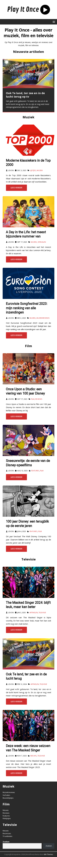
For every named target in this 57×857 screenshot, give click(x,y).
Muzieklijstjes (8, 798)
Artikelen (33, 612)
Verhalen (42, 242)
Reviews (38, 399)
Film (28, 346)
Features (35, 470)
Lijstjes (33, 170)
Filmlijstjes (7, 818)
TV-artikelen (7, 836)
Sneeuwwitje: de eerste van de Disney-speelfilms (28, 463)
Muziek (28, 117)
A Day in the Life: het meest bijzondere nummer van (26, 234)
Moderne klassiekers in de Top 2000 (28, 163)
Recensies (7, 833)
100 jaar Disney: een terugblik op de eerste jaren (27, 523)
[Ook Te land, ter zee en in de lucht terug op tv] (28, 73)
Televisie (28, 559)
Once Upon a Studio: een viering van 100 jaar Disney (25, 391)
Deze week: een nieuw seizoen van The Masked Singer (28, 748)
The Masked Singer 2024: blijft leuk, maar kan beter (28, 605)
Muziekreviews (43, 318)
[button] (53, 22)
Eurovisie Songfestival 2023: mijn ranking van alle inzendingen (26, 308)
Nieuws (33, 756)
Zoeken (49, 846)
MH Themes (48, 854)
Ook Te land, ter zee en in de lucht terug (26, 676)
